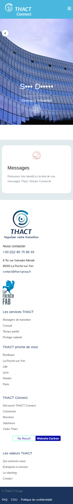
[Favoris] (36, 109)
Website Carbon (48, 438)
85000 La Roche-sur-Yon (18, 266)
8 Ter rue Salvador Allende (19, 260)
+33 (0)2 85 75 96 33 (18, 252)
